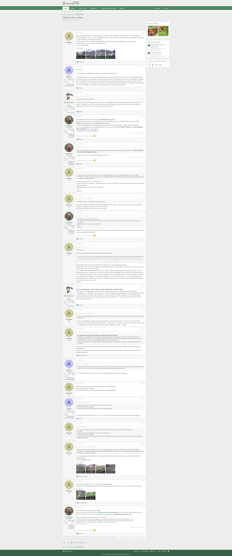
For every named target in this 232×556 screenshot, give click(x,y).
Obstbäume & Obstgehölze (158, 56)
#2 (144, 66)
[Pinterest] (157, 65)
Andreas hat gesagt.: (82, 96)
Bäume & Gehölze (155, 50)
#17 (144, 443)
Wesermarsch (70, 112)
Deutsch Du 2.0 (68, 551)
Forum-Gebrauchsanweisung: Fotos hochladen (91, 517)
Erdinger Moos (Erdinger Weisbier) (69, 84)
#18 (144, 481)
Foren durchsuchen (77, 11)
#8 (144, 212)
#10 (144, 286)
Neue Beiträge (66, 11)
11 (165, 36)
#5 (144, 144)
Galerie (73, 8)
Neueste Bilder (153, 24)
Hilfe (159, 551)
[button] (76, 8)
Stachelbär (69, 126)
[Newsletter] (160, 65)
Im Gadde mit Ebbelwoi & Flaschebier (70, 135)
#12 (144, 329)
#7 (144, 195)
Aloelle (69, 76)
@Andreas (79, 69)
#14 (144, 383)
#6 (144, 168)
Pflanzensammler (69, 103)
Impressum (137, 551)
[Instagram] (149, 65)
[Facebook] (153, 65)
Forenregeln (144, 551)
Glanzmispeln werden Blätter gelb (157, 46)
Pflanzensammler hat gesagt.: (85, 172)
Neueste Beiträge (154, 42)
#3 (144, 93)
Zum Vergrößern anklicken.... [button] (110, 262)
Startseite (163, 551)
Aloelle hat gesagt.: (82, 247)
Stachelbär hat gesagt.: (83, 199)
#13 (144, 360)
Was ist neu (82, 8)
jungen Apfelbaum (156, 53)
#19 (144, 507)
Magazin (121, 8)
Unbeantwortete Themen (108, 8)
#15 (144, 399)
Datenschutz (152, 551)
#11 (144, 310)
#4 (144, 116)
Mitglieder (93, 8)
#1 (144, 32)
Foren (66, 8)
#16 (144, 423)
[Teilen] (142, 33)
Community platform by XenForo (116, 554)
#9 (144, 243)
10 (163, 36)
